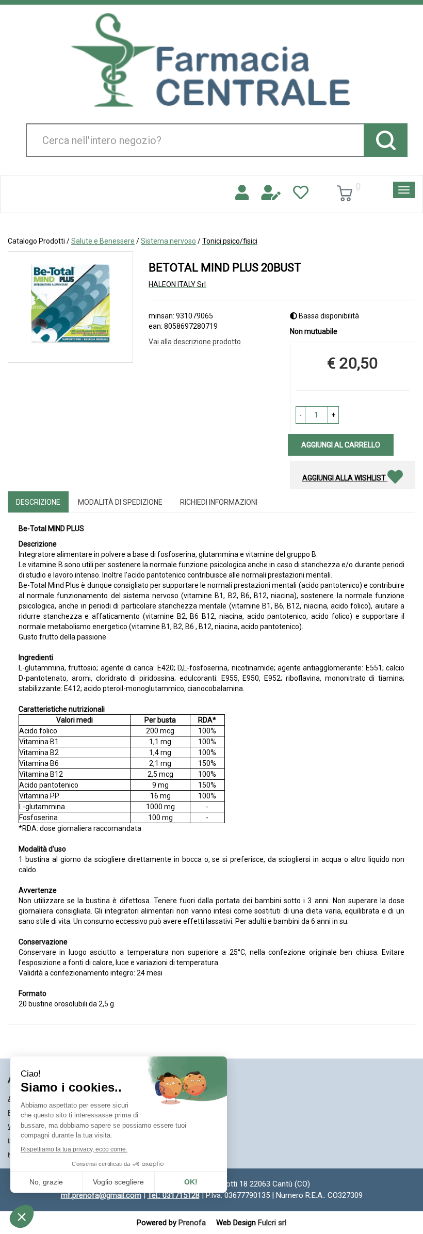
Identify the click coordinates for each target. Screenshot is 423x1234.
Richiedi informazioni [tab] (218, 502)
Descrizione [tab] (38, 502)
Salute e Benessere (103, 241)
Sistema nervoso (168, 241)
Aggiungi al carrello (340, 445)
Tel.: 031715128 (174, 1195)
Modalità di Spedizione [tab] (120, 502)
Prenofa (192, 1222)
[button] (300, 415)
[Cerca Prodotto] (386, 140)
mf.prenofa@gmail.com (101, 1195)
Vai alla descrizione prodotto (195, 342)
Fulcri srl (272, 1222)
